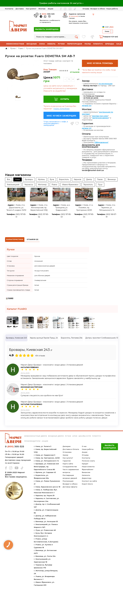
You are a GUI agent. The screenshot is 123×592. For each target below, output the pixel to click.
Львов (100, 179)
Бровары (29, 179)
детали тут (86, 106)
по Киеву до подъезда (93, 96)
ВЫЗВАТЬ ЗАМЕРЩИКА (47, 29)
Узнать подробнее (61, 109)
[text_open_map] (51, 350)
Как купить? (31, 9)
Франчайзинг (87, 469)
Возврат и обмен (97, 9)
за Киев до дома (90, 98)
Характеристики (14, 239)
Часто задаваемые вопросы (71, 471)
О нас (84, 446)
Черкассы (28, 184)
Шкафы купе (85, 436)
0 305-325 (47, 14)
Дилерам (67, 446)
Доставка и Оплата (71, 449)
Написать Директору (86, 476)
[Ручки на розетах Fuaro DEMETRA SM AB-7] (23, 76)
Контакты (9, 9)
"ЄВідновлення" (101, 142)
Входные (32, 44)
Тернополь (88, 184)
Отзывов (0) (32, 239)
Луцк (100, 184)
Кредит (85, 464)
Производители (32, 441)
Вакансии (86, 472)
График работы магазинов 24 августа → (61, 3)
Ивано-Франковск (70, 184)
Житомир (42, 184)
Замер (65, 455)
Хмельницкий (13, 184)
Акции (50, 9)
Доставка (20, 9)
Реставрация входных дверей (70, 476)
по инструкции (105, 84)
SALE (118, 44)
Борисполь (64, 179)
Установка (67, 452)
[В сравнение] (72, 123)
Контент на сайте (89, 481)
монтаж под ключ (100, 116)
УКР (106, 27)
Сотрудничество (70, 467)
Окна (42, 44)
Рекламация (68, 481)
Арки (74, 436)
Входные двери (56, 436)
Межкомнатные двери (35, 436)
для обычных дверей (42, 275)
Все (8, 179)
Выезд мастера (90, 86)
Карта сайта (68, 464)
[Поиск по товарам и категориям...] (76, 36)
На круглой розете (41, 271)
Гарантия (67, 461)
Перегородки (74, 44)
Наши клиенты (88, 467)
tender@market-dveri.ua (93, 170)
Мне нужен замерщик (61, 116)
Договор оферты (70, 487)
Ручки (61, 44)
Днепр (89, 179)
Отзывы (86, 9)
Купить (64, 99)
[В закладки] (77, 123)
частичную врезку (100, 118)
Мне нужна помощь (100, 63)
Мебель (51, 44)
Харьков (77, 179)
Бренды (109, 44)
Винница (112, 179)
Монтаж (42, 9)
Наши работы (112, 9)
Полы (88, 44)
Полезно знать (88, 461)
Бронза (37, 256)
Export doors (87, 484)
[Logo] (18, 26)
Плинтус (98, 44)
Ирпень (41, 179)
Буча (52, 179)
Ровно (54, 184)
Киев (17, 179)
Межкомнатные (15, 44)
